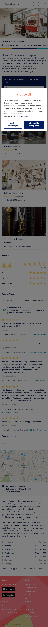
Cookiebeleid (23, 116)
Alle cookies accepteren (34, 124)
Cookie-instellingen (13, 124)
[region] (24, 109)
